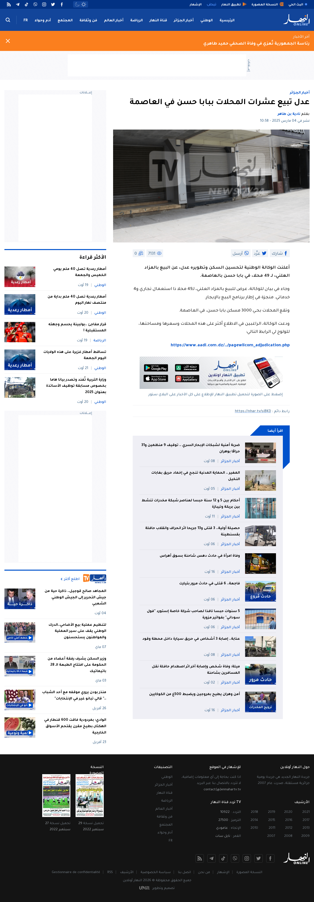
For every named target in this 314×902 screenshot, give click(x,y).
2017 (306, 820)
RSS (110, 872)
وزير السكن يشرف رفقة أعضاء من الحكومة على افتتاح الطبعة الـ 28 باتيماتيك (77, 665)
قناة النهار (158, 21)
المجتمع (65, 21)
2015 (271, 820)
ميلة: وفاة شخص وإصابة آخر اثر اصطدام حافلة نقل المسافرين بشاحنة (196, 670)
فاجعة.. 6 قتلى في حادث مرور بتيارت (209, 584)
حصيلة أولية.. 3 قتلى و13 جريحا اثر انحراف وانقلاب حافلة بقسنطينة (192, 532)
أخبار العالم (113, 21)
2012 (288, 828)
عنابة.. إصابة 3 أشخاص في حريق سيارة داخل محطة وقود (191, 639)
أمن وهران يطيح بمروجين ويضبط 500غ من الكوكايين (194, 695)
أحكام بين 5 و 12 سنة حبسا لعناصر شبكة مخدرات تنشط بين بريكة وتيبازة (191, 504)
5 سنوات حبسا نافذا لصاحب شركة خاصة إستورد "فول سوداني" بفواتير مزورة (193, 615)
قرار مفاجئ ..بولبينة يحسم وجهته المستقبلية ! (77, 328)
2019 (271, 812)
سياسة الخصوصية (156, 872)
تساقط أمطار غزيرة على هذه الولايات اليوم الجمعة (74, 355)
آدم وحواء (43, 21)
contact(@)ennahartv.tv (222, 790)
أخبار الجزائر (184, 21)
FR (26, 21)
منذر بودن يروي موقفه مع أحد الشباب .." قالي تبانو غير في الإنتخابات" (74, 696)
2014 (254, 820)
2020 (288, 812)
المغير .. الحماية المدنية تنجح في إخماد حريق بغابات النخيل (195, 476)
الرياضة (136, 21)
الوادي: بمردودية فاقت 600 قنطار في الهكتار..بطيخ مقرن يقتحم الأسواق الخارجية (75, 726)
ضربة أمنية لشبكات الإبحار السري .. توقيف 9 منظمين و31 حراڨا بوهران (190, 449)
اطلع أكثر (72, 579)
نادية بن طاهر (289, 114)
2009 (305, 836)
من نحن (204, 872)
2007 (271, 836)
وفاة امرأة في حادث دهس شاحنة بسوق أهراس (200, 556)
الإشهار (223, 872)
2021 (306, 812)
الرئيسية (227, 21)
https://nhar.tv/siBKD (253, 412)
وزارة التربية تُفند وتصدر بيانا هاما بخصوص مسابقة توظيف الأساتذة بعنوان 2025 (76, 386)
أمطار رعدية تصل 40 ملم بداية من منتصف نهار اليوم (77, 300)
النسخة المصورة (249, 872)
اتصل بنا (184, 872)
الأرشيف (126, 872)
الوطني (206, 21)
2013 (306, 828)
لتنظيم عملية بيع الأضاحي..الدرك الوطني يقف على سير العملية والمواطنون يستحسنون (77, 631)
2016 (288, 820)
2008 (288, 836)
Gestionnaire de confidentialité (76, 872)
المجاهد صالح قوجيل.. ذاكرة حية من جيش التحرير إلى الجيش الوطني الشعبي (75, 597)
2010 (254, 828)
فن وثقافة (88, 21)
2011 (272, 828)
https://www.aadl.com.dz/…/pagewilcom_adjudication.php (230, 345)
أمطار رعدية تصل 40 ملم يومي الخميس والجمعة (79, 272)
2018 (254, 812)
